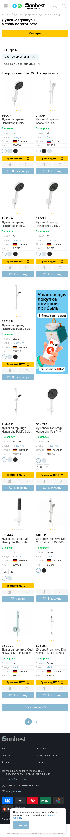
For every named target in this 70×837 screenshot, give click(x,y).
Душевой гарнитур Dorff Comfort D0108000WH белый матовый (52, 540)
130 (5, 571)
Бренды (6, 748)
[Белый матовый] (4, 151)
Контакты (41, 762)
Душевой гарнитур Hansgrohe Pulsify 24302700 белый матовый (14, 224)
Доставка (41, 748)
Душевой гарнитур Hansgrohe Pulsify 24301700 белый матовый (14, 121)
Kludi (15, 667)
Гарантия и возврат (47, 755)
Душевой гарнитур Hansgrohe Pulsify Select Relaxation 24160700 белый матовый (17, 429)
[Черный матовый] (15, 151)
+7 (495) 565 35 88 (16, 779)
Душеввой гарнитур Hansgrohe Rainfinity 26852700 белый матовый (49, 429)
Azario (50, 137)
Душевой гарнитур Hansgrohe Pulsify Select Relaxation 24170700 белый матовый (17, 326)
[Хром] (9, 151)
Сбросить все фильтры (19, 63)
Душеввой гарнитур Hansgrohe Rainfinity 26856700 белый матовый (15, 540)
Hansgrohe (18, 137)
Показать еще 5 (35, 707)
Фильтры (35, 33)
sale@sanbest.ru (15, 791)
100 (39, 467)
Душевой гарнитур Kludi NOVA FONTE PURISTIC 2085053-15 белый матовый (17, 651)
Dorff (49, 556)
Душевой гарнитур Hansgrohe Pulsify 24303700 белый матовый (48, 224)
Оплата (6, 755)
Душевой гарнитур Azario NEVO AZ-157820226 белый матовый (48, 121)
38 (46, 467)
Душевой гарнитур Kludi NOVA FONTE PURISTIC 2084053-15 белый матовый (51, 651)
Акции (5, 762)
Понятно (21, 825)
